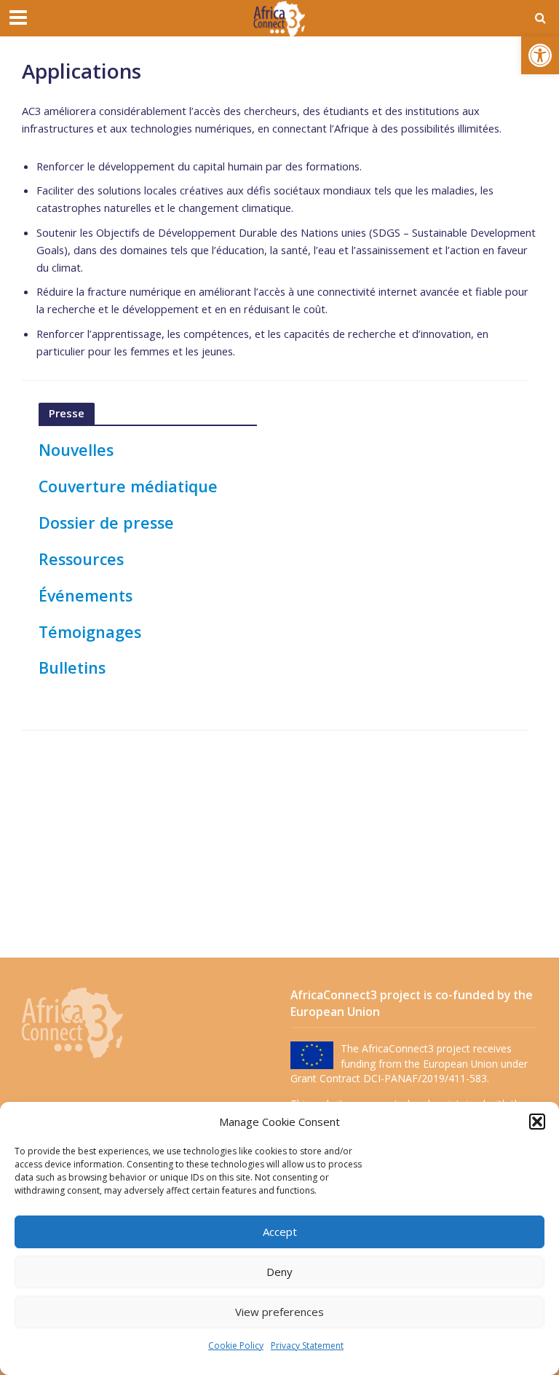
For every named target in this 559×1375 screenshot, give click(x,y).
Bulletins (72, 667)
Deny (279, 1271)
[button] (540, 55)
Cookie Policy (235, 1345)
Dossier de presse (106, 522)
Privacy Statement (307, 1345)
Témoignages (90, 631)
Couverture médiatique (128, 486)
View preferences (279, 1311)
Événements (85, 595)
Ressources (81, 559)
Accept (280, 1231)
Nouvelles (76, 449)
